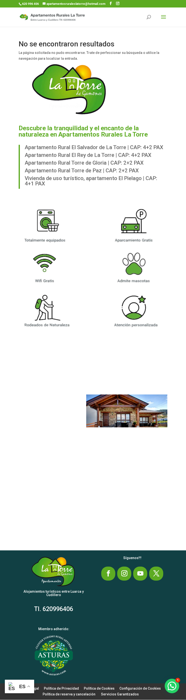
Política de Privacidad (61, 688)
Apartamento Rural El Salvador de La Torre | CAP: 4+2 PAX (94, 147)
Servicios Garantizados (120, 694)
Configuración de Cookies (140, 688)
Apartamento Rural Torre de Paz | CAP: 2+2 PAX (82, 171)
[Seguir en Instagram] (124, 574)
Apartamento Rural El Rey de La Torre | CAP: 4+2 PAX (88, 155)
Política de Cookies (99, 688)
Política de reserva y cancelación (69, 694)
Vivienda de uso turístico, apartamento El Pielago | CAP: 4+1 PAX (91, 181)
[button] (51, 363)
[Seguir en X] (156, 574)
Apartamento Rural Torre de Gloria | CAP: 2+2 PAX (84, 163)
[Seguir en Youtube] (140, 574)
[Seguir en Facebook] (108, 574)
